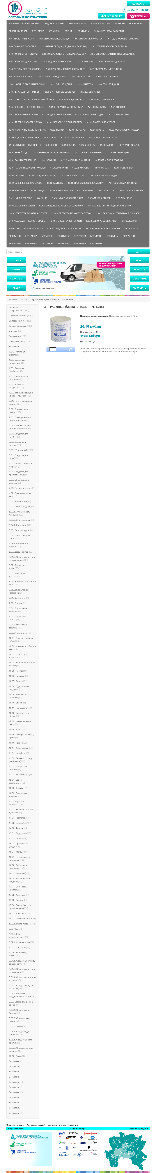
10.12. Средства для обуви (102, 137)
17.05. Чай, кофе (123, 198)
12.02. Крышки (48, 160)
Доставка (52, 1124)
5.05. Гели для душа (108, 84)
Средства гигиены (53, 23)
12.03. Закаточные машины (75, 160)
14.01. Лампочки (59, 167)
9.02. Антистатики (119, 114)
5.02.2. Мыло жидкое (107, 76)
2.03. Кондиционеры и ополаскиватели (64, 53)
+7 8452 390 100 (138, 10)
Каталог (16, 260)
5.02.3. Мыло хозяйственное (67, 198)
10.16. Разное (107, 144)
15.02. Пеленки (16, 175)
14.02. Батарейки (81, 167)
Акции (16, 287)
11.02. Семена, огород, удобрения (50, 152)
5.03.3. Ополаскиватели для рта (103, 228)
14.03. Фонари (102, 167)
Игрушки (120, 23)
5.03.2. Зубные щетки (60, 84)
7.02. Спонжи (118, 107)
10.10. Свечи (49, 137)
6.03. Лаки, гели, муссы (101, 99)
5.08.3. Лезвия (129, 220)
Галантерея (135, 23)
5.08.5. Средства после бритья (64, 228)
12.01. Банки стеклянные (22, 160)
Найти (138, 251)
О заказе (139, 269)
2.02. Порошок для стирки (23, 53)
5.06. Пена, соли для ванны (24, 91)
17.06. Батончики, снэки (22, 205)
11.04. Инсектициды (118, 152)
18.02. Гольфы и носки (131, 190)
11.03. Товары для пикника (88, 152)
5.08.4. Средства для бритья (66, 220)
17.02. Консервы (17, 190)
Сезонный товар (18, 31)
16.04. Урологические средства (85, 182)
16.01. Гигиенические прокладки (99, 175)
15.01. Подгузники (123, 167)
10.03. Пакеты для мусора (101, 122)
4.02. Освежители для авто (52, 76)
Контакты (138, 3)
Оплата (62, 1124)
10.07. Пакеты (97, 129)
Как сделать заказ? (36, 1124)
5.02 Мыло (42, 198)
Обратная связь (16, 1128)
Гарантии (73, 1124)
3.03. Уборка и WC (84, 61)
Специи (69, 31)
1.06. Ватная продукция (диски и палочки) (63, 46)
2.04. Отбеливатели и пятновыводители (112, 53)
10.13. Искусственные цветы (25, 144)
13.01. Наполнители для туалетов (27, 167)
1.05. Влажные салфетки (22, 46)
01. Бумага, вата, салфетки (109, 31)
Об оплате (139, 287)
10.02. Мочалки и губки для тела (64, 122)
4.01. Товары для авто (21, 76)
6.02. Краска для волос (71, 99)
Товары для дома (101, 23)
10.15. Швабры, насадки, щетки (78, 144)
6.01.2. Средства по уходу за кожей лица (32, 99)
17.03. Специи (38, 190)
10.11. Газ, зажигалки (72, 137)
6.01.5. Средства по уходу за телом (71, 213)
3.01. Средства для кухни (23, 61)
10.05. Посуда (57, 129)
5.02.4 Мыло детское (99, 198)
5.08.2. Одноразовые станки (101, 220)
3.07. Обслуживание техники (106, 69)
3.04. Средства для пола (112, 61)
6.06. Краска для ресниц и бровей (27, 220)
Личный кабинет (111, 15)
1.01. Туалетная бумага (21, 38)
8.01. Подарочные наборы (23, 114)
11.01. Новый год (18, 152)
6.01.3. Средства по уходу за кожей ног (110, 205)
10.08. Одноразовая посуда (124, 129)
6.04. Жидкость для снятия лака (26, 107)
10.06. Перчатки (77, 129)
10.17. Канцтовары (129, 144)
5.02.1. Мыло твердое (20, 198)
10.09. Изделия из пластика (24, 137)
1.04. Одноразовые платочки (122, 38)
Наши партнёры (78, 1128)
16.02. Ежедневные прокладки (25, 182)
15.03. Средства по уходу (43, 175)
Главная (13, 299)
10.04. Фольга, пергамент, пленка (27, 129)
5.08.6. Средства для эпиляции (26, 228)
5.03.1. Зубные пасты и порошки (26, 84)
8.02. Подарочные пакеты (56, 114)
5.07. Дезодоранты (90, 91)
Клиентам (16, 269)
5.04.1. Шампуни (84, 84)
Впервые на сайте (15, 1124)
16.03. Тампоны (55, 182)
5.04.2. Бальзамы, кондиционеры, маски (118, 213)
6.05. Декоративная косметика (66, 107)
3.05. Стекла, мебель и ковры (25, 69)
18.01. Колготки (106, 190)
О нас (139, 260)
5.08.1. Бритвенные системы (59, 91)
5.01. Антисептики (81, 76)
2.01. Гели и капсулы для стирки (109, 46)
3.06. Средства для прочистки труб (65, 69)
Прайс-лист (16, 278)
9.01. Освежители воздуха (90, 114)
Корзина (140, 15)
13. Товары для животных (109, 160)
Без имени (38, 31)
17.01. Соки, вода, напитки (122, 182)
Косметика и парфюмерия (24, 23)
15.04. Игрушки (69, 175)
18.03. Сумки (131, 228)
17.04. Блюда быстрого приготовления (71, 190)
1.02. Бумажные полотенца (54, 38)
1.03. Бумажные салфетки (88, 38)
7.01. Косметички (97, 107)
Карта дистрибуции (138, 1128)
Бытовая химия (77, 23)
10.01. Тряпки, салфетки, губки (25, 122)
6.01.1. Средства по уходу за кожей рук (61, 205)
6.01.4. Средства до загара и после (28, 213)
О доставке (140, 278)
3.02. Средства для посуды (56, 61)
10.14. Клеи (51, 144)
